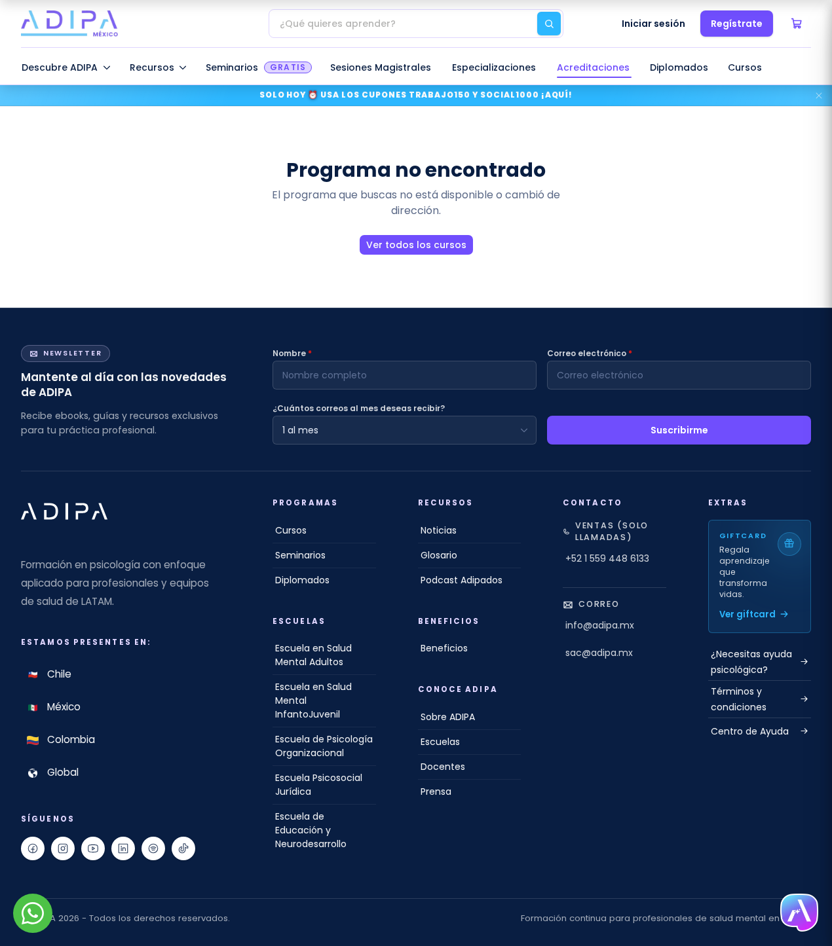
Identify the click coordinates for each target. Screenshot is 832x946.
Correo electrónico (589, 353)
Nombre (292, 353)
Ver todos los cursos (416, 244)
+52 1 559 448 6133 (607, 558)
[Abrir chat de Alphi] (799, 913)
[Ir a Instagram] (63, 848)
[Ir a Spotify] (153, 848)
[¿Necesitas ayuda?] (32, 913)
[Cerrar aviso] (819, 95)
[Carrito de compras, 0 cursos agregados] (796, 23)
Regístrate (737, 23)
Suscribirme (679, 430)
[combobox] (416, 23)
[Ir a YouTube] (93, 848)
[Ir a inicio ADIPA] (64, 511)
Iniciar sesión (653, 23)
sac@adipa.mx (599, 652)
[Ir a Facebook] (33, 848)
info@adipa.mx (599, 625)
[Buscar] (549, 23)
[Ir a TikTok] (183, 848)
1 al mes (300, 430)
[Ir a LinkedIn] (123, 848)
